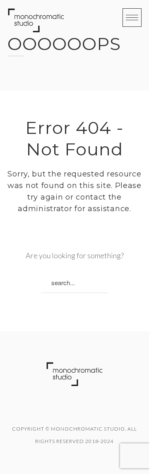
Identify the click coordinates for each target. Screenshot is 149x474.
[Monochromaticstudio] (36, 20)
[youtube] (86, 410)
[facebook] (41, 410)
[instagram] (108, 410)
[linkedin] (63, 410)
